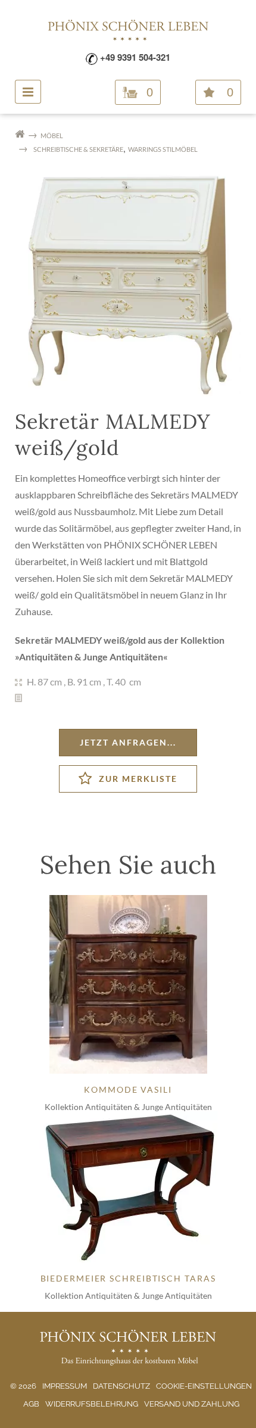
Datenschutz (121, 1386)
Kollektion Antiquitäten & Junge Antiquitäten (128, 1107)
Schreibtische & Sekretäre (78, 149)
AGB (31, 1403)
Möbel (51, 135)
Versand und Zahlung (191, 1403)
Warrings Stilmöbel (163, 149)
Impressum (64, 1386)
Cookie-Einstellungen (204, 1386)
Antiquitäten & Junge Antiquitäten (91, 656)
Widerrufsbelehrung (91, 1403)
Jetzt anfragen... (128, 742)
